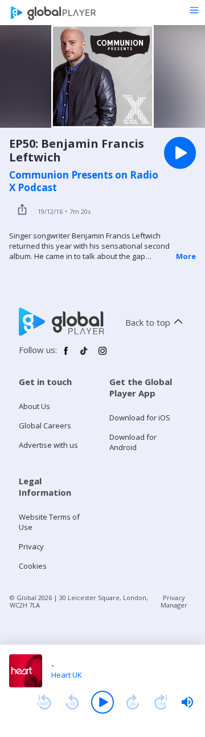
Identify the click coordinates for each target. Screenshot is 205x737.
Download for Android (133, 442)
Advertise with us (48, 445)
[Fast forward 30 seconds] (132, 702)
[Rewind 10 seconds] (72, 702)
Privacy (31, 546)
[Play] (102, 702)
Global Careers (45, 425)
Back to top (147, 322)
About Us (34, 406)
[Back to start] (43, 702)
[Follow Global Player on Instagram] (102, 355)
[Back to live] (161, 702)
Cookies (33, 566)
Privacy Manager (174, 601)
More (186, 256)
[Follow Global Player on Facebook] (66, 355)
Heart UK (66, 675)
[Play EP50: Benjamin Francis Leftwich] (180, 153)
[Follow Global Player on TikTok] (84, 355)
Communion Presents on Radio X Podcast (83, 181)
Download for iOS (139, 417)
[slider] (187, 702)
